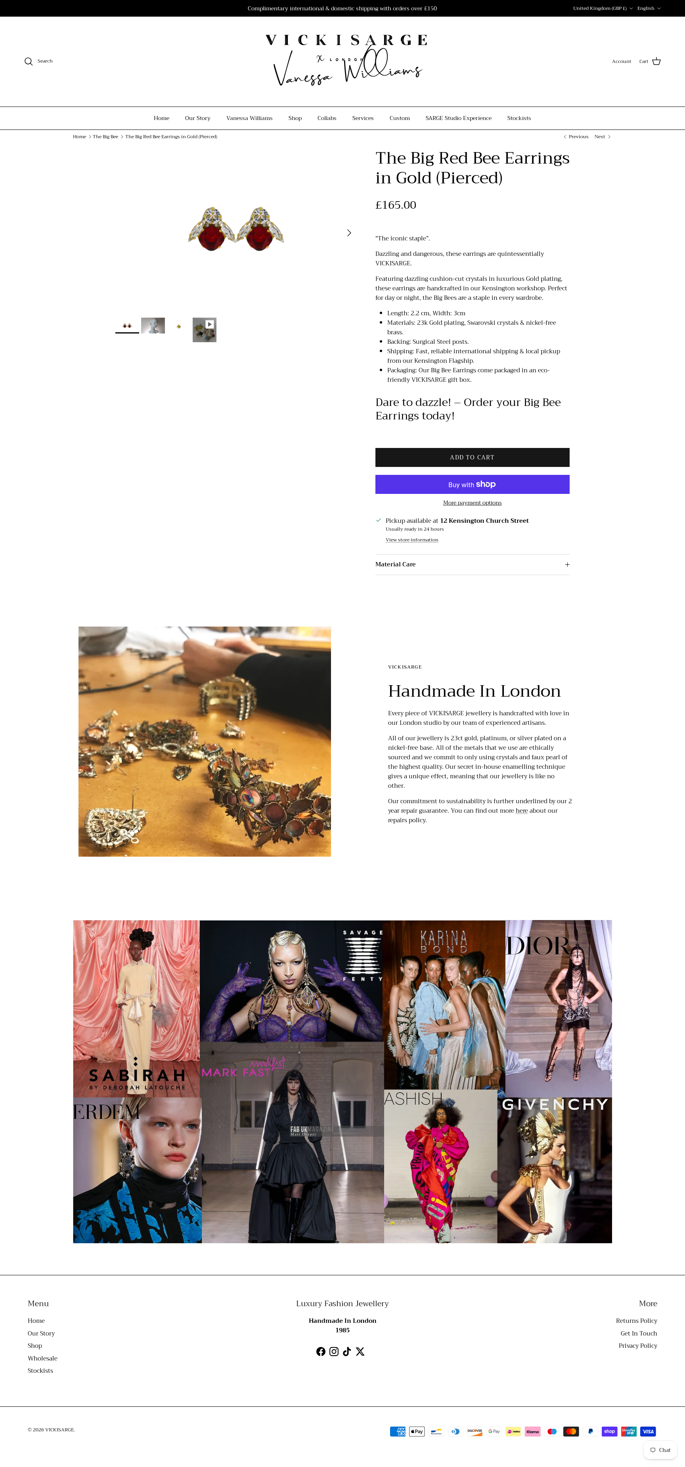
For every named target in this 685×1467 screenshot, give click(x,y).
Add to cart (472, 457)
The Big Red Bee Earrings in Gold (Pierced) (171, 137)
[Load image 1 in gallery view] (236, 229)
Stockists (519, 118)
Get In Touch (639, 1333)
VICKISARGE (59, 1430)
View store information (412, 540)
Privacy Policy (638, 1346)
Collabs (327, 118)
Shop (295, 118)
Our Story (197, 118)
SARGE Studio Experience (459, 118)
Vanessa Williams (249, 118)
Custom (400, 118)
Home (161, 118)
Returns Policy (636, 1321)
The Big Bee (105, 137)
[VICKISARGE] (342, 62)
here (522, 811)
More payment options (472, 502)
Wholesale (42, 1358)
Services (363, 118)
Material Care (395, 564)
